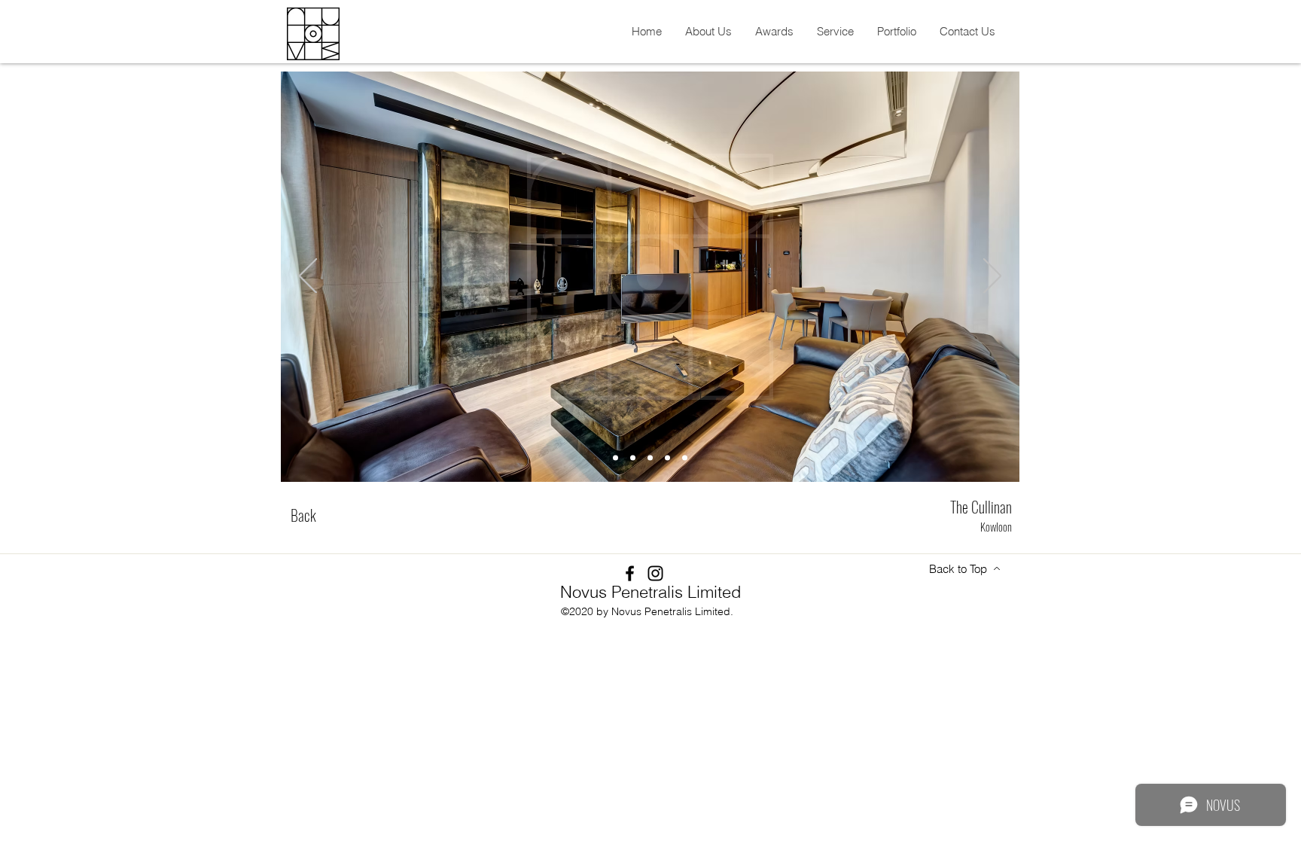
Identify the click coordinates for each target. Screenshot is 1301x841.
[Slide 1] (615, 458)
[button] (708, 31)
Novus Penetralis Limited (650, 591)
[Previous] (308, 277)
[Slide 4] (667, 458)
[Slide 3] (650, 458)
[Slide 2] (632, 458)
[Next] (992, 277)
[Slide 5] (684, 458)
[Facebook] (630, 573)
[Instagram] (655, 573)
